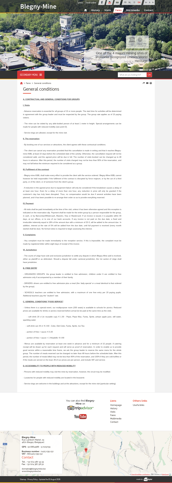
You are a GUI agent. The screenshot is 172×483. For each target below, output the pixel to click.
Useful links (138, 405)
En (139, 2)
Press (80, 2)
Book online (91, 2)
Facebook (101, 2)
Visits (107, 10)
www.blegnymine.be (31, 471)
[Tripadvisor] (80, 408)
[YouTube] (80, 416)
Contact (148, 10)
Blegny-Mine (38, 6)
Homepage (85, 10)
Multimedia (132, 10)
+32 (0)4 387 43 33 (35, 462)
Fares (118, 10)
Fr (125, 2)
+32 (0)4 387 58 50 (35, 464)
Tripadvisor (117, 2)
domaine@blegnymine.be (34, 469)
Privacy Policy (33, 479)
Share (144, 83)
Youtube (109, 2)
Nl (130, 2)
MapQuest (165, 474)
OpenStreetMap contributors (140, 474)
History (95, 10)
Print (151, 83)
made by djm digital (144, 479)
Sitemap (23, 479)
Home (21, 83)
